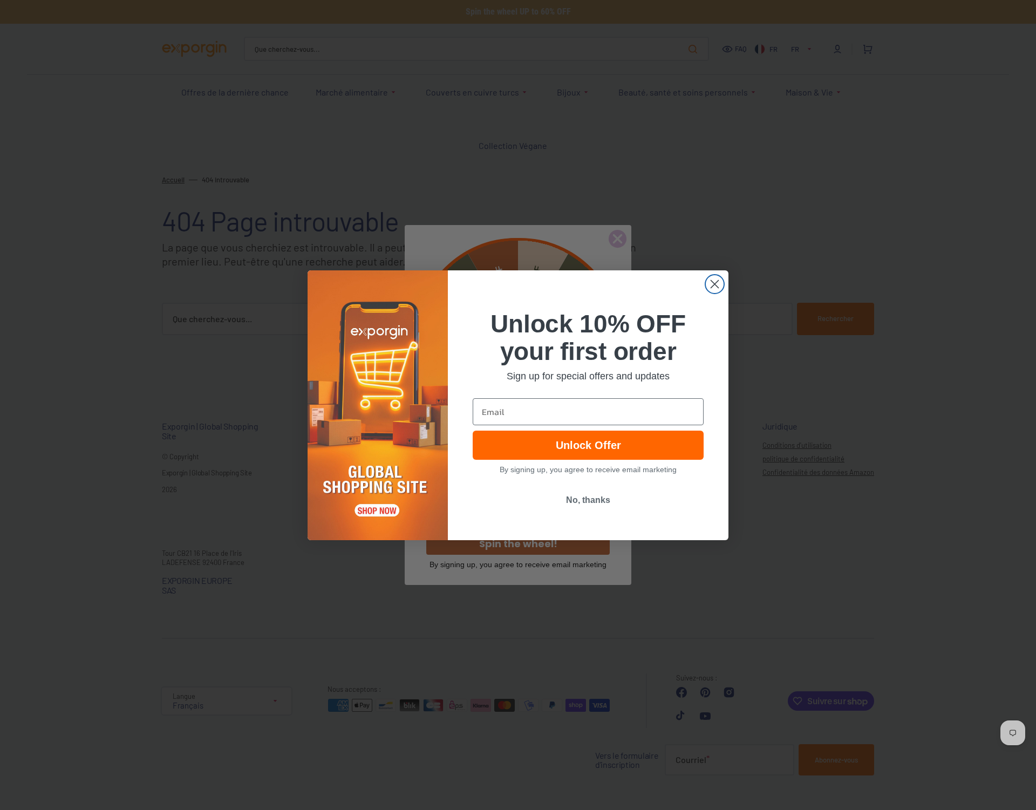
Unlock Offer (588, 445)
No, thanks (588, 500)
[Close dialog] (714, 284)
